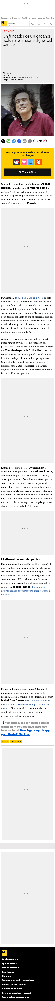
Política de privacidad (14, 985)
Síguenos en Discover (10, 18)
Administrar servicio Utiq (15, 997)
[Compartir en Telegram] (14, 141)
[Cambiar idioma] (45, 23)
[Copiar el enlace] (30, 141)
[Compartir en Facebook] (19, 141)
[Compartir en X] (3, 141)
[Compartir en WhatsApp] (8, 141)
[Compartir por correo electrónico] (25, 141)
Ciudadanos (16, 742)
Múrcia (5, 742)
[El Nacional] (4, 23)
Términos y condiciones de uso (18, 980)
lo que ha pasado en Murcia (29, 297)
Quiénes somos (10, 959)
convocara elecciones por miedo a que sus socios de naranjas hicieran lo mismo (26, 704)
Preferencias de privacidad (16, 993)
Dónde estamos (10, 968)
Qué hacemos (9, 964)
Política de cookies (12, 989)
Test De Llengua (29, 18)
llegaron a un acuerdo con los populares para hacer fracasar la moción (25, 590)
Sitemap (6, 976)
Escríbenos (8, 972)
